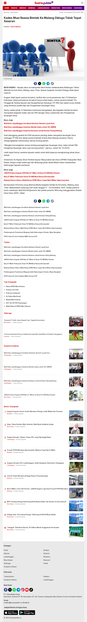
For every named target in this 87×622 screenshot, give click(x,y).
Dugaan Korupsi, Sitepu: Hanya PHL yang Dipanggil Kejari (29, 437)
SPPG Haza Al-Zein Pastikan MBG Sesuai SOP (20, 236)
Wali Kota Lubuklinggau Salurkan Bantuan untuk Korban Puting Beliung (33, 131)
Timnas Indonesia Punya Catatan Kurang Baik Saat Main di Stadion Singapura (33, 334)
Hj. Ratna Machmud (13, 296)
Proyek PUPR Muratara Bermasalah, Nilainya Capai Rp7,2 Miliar (31, 450)
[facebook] (35, 83)
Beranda (6, 12)
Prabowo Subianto (13, 293)
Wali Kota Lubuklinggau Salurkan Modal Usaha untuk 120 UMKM (30, 127)
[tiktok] (31, 590)
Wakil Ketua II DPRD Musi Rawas (18, 306)
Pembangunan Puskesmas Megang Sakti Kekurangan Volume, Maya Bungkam (32, 232)
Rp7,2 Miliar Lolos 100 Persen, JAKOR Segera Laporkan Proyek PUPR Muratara (37, 489)
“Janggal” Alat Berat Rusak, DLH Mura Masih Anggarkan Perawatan (33, 527)
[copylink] (52, 83)
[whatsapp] (43, 83)
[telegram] (48, 83)
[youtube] (27, 590)
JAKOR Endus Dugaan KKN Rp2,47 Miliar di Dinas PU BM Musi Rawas (32, 173)
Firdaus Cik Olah (12, 290)
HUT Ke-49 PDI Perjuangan (16, 303)
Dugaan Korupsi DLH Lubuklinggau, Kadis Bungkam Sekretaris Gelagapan (35, 463)
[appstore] (11, 612)
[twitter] (39, 83)
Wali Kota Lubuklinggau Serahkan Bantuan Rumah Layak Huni (29, 123)
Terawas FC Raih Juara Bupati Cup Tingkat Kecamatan (24, 320)
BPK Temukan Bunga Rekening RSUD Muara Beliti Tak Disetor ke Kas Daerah (36, 502)
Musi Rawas (14, 12)
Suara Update (15, 26)
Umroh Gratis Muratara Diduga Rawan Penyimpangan (27, 476)
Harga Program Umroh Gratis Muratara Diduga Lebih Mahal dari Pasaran (35, 411)
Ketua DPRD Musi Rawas (15, 286)
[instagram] (23, 590)
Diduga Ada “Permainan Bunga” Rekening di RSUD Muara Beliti (31, 515)
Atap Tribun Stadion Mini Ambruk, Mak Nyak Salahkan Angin (30, 424)
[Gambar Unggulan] (43, 53)
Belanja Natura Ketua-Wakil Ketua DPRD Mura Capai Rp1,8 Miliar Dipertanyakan (36, 180)
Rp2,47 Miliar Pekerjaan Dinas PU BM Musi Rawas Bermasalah (29, 177)
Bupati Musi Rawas (13, 300)
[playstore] (27, 612)
